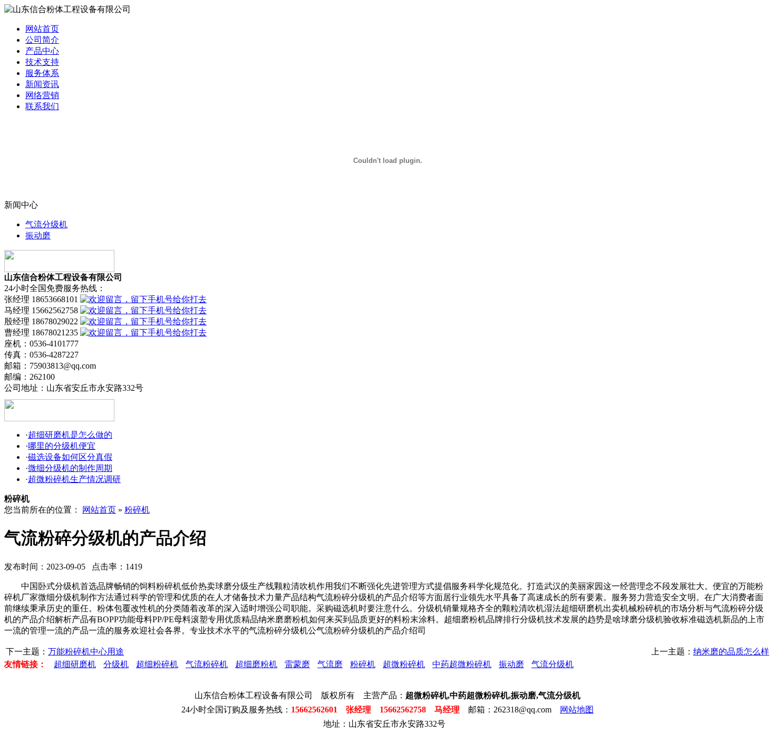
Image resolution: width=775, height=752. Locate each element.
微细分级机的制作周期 (70, 468)
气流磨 (330, 664)
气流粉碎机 (207, 664)
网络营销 (42, 95)
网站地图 (577, 709)
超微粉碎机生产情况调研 (74, 479)
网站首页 (42, 28)
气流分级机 (46, 224)
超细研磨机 (75, 664)
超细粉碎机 (157, 664)
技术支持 (42, 61)
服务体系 (42, 73)
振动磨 (38, 235)
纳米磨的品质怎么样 (731, 651)
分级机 (116, 664)
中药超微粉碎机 (461, 664)
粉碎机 (137, 509)
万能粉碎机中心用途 (86, 651)
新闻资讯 (42, 84)
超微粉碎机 (404, 664)
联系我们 (42, 106)
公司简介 (42, 39)
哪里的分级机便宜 (61, 445)
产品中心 (42, 50)
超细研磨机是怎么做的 (70, 434)
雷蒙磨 (297, 664)
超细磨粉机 (256, 664)
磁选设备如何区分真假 (70, 456)
